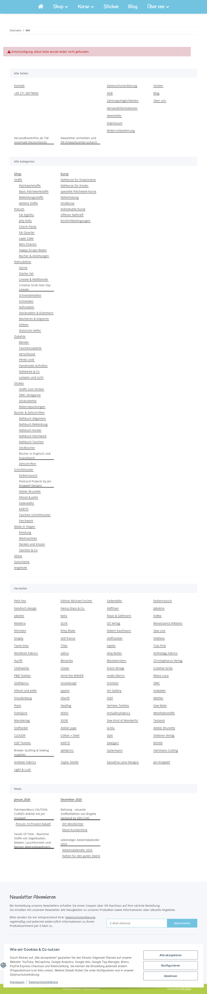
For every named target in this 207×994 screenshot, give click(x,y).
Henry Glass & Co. (73, 608)
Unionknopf (68, 683)
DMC (156, 683)
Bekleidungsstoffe (31, 197)
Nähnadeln (26, 307)
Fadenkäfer (26, 503)
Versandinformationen (122, 108)
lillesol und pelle (25, 690)
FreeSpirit (20, 713)
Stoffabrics (21, 683)
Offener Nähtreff (72, 215)
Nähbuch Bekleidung (33, 424)
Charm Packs (27, 226)
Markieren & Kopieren (34, 319)
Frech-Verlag (115, 668)
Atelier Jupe (68, 728)
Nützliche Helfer (30, 330)
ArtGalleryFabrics (118, 713)
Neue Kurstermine (74, 830)
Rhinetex (20, 631)
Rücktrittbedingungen (75, 221)
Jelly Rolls (25, 221)
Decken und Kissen (32, 544)
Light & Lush (22, 769)
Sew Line (159, 631)
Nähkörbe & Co (29, 371)
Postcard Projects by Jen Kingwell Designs (35, 483)
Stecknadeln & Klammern (36, 313)
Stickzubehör (28, 401)
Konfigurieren (170, 965)
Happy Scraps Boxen (33, 250)
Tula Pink (159, 646)
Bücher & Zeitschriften (29, 412)
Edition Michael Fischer (76, 601)
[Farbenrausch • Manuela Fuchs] (40, 7)
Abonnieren (182, 923)
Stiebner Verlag (163, 735)
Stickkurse (67, 203)
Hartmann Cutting (165, 750)
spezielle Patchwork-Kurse (78, 191)
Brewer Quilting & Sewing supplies (31, 752)
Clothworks (21, 668)
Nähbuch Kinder (30, 430)
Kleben (24, 324)
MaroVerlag (22, 720)
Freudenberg (23, 698)
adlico (65, 653)
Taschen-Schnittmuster (35, 515)
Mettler (158, 698)
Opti (110, 735)
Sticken (111, 7)
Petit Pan (20, 601)
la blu (111, 728)
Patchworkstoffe (30, 185)
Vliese (18, 556)
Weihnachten (28, 538)
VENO (64, 713)
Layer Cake (26, 238)
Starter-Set (26, 273)
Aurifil (18, 660)
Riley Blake (68, 631)
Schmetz (112, 683)
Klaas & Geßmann (119, 616)
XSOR (64, 720)
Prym (17, 705)
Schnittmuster (23, 469)
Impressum (17, 982)
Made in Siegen (24, 526)
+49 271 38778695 (26, 93)
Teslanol (159, 720)
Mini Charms (27, 244)
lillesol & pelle (28, 497)
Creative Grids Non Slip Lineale (35, 287)
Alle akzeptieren (170, 955)
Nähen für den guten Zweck (81, 856)
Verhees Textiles (118, 705)
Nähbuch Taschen (31, 442)
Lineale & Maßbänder (33, 279)
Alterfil (65, 698)
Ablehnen (170, 976)
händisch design (25, 608)
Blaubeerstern (116, 660)
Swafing (66, 705)
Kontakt (19, 86)
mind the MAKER (72, 675)
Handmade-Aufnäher (33, 366)
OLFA (64, 623)
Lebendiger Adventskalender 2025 (80, 842)
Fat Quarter (27, 232)
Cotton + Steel (70, 735)
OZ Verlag (113, 623)
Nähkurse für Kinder (75, 185)
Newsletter (114, 115)
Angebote (20, 567)
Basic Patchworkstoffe (34, 191)
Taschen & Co (28, 550)
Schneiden (26, 301)
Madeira (19, 623)
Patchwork (26, 521)
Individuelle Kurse (73, 209)
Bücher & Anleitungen (34, 256)
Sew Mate (160, 705)
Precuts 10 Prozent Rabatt (33, 824)
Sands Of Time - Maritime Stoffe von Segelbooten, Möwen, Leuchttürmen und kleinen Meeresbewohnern (32, 840)
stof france (68, 638)
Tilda (64, 646)
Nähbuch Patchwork (32, 436)
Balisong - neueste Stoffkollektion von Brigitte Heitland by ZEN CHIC (78, 814)
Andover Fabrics (25, 762)
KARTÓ (23, 509)
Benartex (67, 660)
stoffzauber (115, 638)
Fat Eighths (26, 215)
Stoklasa (159, 638)
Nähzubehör (22, 262)
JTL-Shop (186, 989)
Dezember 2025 (71, 799)
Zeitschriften (27, 464)
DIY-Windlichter (72, 824)
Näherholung (70, 197)
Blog (132, 7)
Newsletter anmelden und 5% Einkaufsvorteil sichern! (79, 140)
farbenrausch (28, 475)
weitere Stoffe (28, 203)
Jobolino (158, 608)
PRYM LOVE (26, 360)
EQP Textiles (22, 743)
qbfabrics (67, 750)
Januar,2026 (22, 799)
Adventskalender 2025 (77, 850)
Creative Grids (163, 668)
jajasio (65, 690)
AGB (110, 93)
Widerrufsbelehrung (121, 130)
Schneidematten (30, 295)
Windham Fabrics (26, 653)
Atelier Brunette (30, 491)
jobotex (19, 616)
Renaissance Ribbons (167, 623)
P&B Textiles (22, 675)
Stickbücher (27, 448)
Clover (65, 668)
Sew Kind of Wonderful (122, 720)
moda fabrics (116, 675)
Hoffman (113, 608)
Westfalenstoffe (164, 713)
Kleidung (25, 532)
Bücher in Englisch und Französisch (35, 456)
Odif (110, 698)
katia (64, 616)
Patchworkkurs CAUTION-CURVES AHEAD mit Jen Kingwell (31, 814)
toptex (111, 646)
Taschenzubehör (30, 348)
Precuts (19, 209)
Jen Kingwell (161, 762)
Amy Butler (114, 653)
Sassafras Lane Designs (123, 762)
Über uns (159, 100)
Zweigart (113, 743)
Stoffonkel (21, 728)
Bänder (24, 342)
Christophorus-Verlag (167, 660)
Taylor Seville (69, 762)
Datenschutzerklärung (43, 982)
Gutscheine (22, 562)
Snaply (18, 638)
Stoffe (18, 180)
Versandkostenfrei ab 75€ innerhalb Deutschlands (31, 140)
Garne (23, 267)
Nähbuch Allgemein (32, 418)
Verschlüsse (27, 354)
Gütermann (115, 750)
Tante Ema (21, 646)
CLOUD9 (19, 735)
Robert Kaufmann (119, 631)
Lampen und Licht (31, 377)
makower (159, 690)
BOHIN (158, 743)
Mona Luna (161, 675)
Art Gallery (114, 690)
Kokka (157, 616)
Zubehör (20, 336)
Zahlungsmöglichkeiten (122, 100)
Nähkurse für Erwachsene (78, 180)
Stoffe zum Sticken (31, 389)
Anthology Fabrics (165, 653)
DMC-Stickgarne (30, 395)
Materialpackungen (32, 407)
